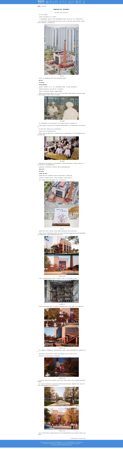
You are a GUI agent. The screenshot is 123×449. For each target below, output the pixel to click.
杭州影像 (44, 6)
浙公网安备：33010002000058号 (75, 443)
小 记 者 (63, 2)
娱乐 (60, 1)
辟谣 (84, 2)
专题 (66, 1)
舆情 (53, 2)
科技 (60, 2)
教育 (71, 1)
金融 (69, 2)
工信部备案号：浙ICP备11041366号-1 (63, 443)
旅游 (73, 2)
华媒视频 (50, 1)
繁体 (40, 3)
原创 (53, 1)
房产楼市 (63, 1)
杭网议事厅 (56, 1)
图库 (65, 2)
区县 (55, 2)
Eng (38, 3)
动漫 (71, 2)
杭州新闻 (47, 2)
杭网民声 (80, 1)
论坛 (84, 1)
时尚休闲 (76, 1)
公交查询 (76, 2)
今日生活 (50, 2)
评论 (57, 2)
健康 (73, 1)
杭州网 (42, 6)
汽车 (69, 1)
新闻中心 (47, 1)
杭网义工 (80, 2)
